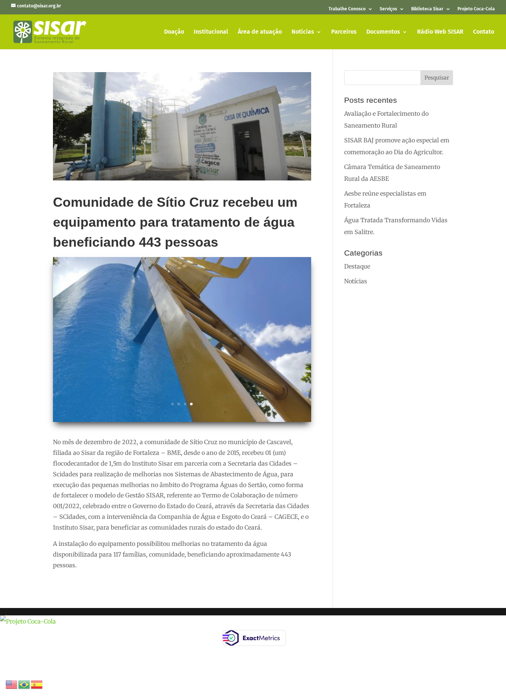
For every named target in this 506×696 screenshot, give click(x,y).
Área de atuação (260, 32)
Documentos (383, 32)
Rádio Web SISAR (440, 32)
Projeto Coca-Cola (476, 9)
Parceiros (344, 32)
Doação (174, 32)
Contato (483, 32)
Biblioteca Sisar (427, 9)
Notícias (303, 32)
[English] (12, 683)
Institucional (211, 32)
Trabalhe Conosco (347, 9)
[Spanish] (37, 683)
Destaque (357, 266)
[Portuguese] (24, 683)
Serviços (388, 9)
